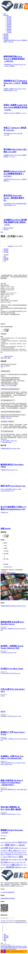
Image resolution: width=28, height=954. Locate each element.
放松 (17, 857)
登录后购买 (3, 333)
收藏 (2, 358)
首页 (5, 13)
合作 (24, 850)
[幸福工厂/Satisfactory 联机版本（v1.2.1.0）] (15, 113)
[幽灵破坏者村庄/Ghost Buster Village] (10, 448)
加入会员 (6, 229)
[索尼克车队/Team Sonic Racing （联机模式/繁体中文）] (15, 181)
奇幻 (13, 852)
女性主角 (20, 852)
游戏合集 (6, 37)
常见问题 (14, 385)
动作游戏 (9, 21)
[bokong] (4, 246)
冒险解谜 (9, 946)
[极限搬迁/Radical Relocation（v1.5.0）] (11, 814)
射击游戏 (9, 23)
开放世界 (10, 854)
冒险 (10, 845)
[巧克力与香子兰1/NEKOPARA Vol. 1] (11, 673)
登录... (2, 366)
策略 (15, 865)
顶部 (5, 940)
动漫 (5, 850)
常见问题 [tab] (6, 252)
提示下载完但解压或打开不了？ (8, 400)
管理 (21, 864)
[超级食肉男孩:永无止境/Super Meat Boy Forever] (13, 605)
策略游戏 (9, 29)
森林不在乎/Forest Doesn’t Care (13, 486)
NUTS (3, 711)
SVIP (14, 842)
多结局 (9, 852)
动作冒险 (17, 848)
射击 (25, 852)
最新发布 (7, 898)
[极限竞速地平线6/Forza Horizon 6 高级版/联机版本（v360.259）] (15, 41)
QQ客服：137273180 (6, 385)
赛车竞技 (9, 18)
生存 (10, 862)
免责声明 (12, 892)
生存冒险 (9, 27)
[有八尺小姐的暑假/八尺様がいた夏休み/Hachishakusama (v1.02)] (14, 490)
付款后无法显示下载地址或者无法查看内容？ (11, 411)
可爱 (19, 850)
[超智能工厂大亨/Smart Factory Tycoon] (11, 716)
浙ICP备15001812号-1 (21, 922)
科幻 (18, 862)
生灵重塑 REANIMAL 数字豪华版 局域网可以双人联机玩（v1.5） (15, 222)
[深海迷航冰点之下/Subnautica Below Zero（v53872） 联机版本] (15, 66)
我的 (5, 939)
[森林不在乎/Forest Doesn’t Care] (9, 470)
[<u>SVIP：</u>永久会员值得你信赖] (14, 952)
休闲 (22, 842)
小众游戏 (9, 32)
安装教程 (12, 898)
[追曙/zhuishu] (4, 512)
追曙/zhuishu (6, 528)
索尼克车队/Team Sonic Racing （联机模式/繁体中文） (14, 198)
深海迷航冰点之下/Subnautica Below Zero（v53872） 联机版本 (15, 83)
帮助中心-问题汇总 (9, 228)
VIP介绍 (3, 892)
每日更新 (6, 34)
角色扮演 (9, 30)
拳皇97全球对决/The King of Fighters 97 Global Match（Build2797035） (12, 782)
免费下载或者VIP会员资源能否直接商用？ (10, 389)
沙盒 (22, 859)
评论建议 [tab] (6, 250)
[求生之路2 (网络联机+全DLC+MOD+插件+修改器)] (14, 791)
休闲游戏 (9, 16)
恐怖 (17, 854)
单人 (12, 850)
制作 (16, 845)
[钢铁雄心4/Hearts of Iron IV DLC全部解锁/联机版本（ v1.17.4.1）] (15, 156)
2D (3, 842)
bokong (8, 356)
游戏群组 (3, 898)
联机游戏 (6, 38)
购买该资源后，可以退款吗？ (7, 421)
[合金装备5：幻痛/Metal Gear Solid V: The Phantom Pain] (14, 740)
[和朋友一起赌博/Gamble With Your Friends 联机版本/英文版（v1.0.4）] (15, 90)
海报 (6, 358)
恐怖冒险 (9, 24)
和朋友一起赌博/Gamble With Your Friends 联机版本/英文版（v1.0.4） (15, 107)
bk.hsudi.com (4, 922)
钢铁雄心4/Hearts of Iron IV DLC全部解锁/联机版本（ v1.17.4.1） (15, 173)
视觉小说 (3, 867)
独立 (17, 947)
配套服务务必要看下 (5, 371)
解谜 (21, 867)
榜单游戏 (6, 35)
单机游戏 (6, 15)
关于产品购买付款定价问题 (7, 431)
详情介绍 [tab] (6, 249)
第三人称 (7, 864)
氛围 (8, 859)
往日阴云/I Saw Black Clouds (12, 669)
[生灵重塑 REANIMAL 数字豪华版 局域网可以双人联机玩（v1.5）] (15, 205)
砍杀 (14, 862)
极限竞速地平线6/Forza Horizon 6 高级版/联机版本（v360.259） (14, 58)
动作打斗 (21, 946)
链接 (9, 358)
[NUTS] (3, 696)
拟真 (6, 857)
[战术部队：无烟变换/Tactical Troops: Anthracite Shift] (14, 630)
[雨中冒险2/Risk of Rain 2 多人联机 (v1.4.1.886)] (15, 135)
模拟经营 (9, 26)
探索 (11, 857)
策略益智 (5, 949)
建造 (3, 854)
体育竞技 (9, 20)
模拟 (10, 947)
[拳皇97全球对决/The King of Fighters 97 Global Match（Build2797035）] (14, 764)
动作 (8, 848)
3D (8, 842)
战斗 (22, 854)
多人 (4, 852)
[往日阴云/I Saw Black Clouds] (8, 652)
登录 (2, 232)
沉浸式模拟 (15, 859)
